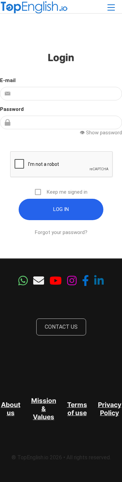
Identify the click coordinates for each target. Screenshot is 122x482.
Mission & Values (43, 409)
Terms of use (77, 409)
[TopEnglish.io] (34, 7)
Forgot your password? (61, 232)
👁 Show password (101, 133)
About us (10, 409)
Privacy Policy (109, 409)
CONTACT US (61, 327)
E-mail (8, 80)
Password (12, 109)
